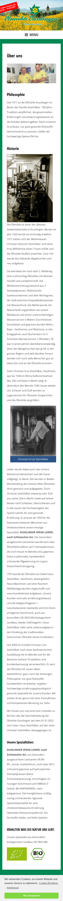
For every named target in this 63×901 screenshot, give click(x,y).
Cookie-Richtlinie (48, 883)
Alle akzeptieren (31, 895)
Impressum (13, 887)
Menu (34, 34)
